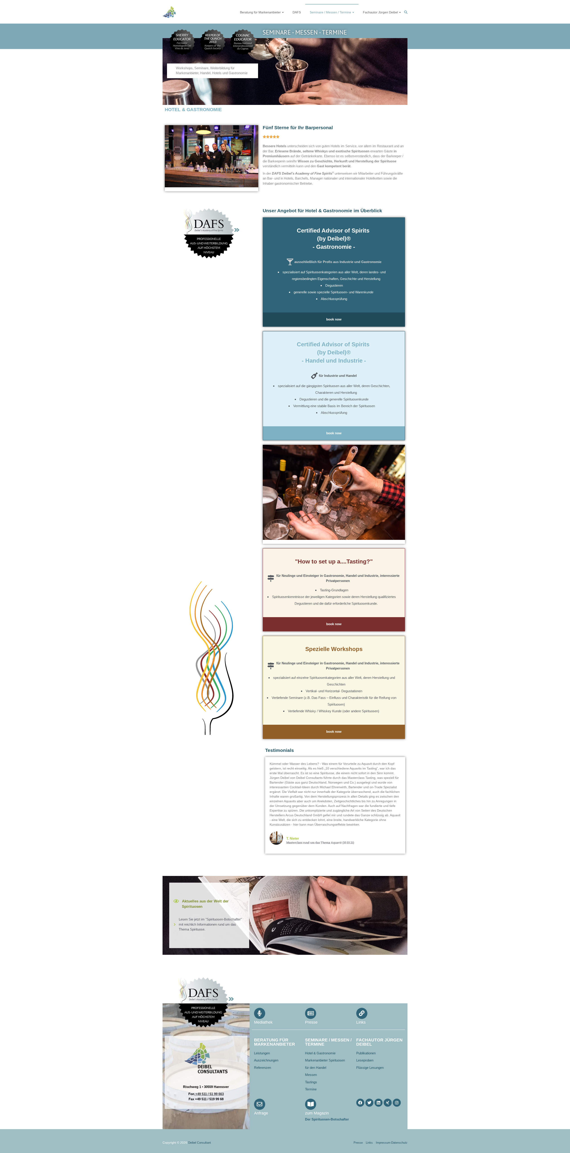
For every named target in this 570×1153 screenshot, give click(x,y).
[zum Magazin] (310, 1104)
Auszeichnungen (266, 1060)
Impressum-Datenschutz (391, 1142)
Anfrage (261, 1113)
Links (361, 1022)
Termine (311, 1089)
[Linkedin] (379, 1103)
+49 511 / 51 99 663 (209, 1094)
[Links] (361, 1013)
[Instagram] (397, 1103)
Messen (311, 1075)
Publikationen (366, 1053)
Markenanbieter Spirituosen (325, 1060)
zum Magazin (317, 1113)
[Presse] (310, 1013)
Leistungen (262, 1053)
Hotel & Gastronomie (320, 1053)
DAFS (297, 12)
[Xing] (388, 1103)
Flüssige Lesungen (370, 1067)
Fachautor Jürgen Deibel (380, 12)
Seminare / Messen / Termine (330, 12)
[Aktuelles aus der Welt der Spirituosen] (176, 901)
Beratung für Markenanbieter (260, 12)
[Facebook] (360, 1103)
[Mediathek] (259, 1013)
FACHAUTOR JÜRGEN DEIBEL (379, 1042)
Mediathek (263, 1022)
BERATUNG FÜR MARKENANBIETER (274, 1042)
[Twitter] (369, 1103)
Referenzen (262, 1067)
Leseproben (364, 1060)
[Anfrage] (259, 1104)
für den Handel (315, 1067)
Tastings (311, 1082)
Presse (311, 1022)
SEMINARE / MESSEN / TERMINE (328, 1042)
